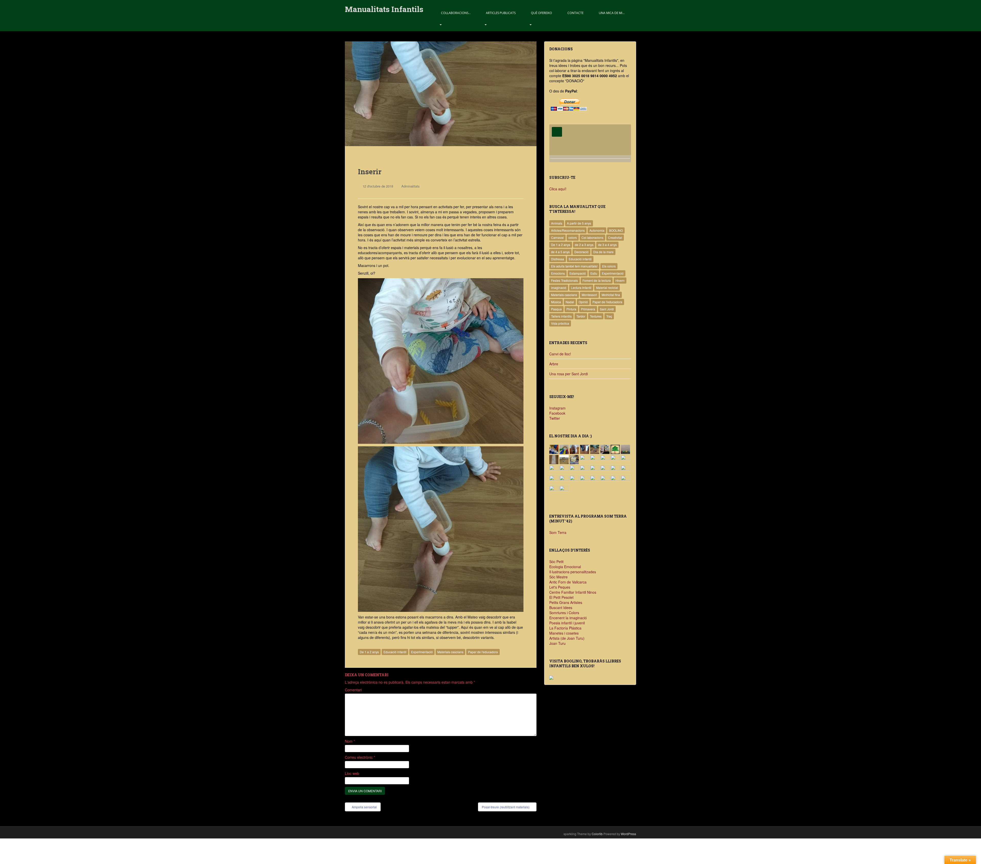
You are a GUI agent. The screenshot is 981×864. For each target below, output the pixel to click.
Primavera (588, 309)
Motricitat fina (611, 295)
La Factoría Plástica (565, 628)
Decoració (581, 252)
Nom (350, 741)
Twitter (554, 418)
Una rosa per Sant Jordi (568, 373)
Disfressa (557, 259)
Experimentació (422, 652)
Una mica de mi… (612, 13)
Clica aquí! (557, 188)
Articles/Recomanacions (568, 230)
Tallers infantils (561, 316)
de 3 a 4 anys (607, 244)
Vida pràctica (560, 323)
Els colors (609, 266)
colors (572, 237)
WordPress (628, 834)
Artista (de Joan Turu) (567, 638)
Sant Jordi (607, 309)
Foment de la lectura (596, 280)
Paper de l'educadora (483, 652)
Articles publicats (501, 13)
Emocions (558, 273)
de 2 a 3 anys (584, 244)
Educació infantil (394, 652)
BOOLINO (616, 230)
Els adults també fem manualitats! (574, 266)
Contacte (575, 13)
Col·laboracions (592, 237)
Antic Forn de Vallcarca (568, 582)
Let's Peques (559, 587)
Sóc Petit (556, 561)
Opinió (583, 302)
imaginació (558, 287)
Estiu (593, 273)
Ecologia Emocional (565, 566)
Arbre (553, 363)
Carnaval (557, 237)
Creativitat (615, 237)
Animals (556, 223)
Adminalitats (410, 186)
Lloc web (352, 773)
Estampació (577, 273)
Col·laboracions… (456, 13)
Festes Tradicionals (564, 280)
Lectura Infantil (581, 287)
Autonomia (596, 230)
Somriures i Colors (564, 612)
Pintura (571, 309)
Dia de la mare (603, 252)
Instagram (557, 408)
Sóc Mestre (558, 576)
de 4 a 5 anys (560, 252)
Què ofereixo (541, 13)
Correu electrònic (360, 757)
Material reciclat (607, 287)
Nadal (570, 302)
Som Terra (557, 532)
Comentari (353, 689)
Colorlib (597, 834)
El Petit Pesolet (561, 597)
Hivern (620, 280)
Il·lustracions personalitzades (572, 571)
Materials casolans (450, 652)
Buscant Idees (560, 607)
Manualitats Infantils (384, 9)
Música (556, 302)
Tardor (580, 316)
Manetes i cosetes (564, 633)
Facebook (557, 413)
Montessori (589, 295)
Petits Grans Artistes (565, 602)
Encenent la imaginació (568, 617)
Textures (596, 316)
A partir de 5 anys (579, 223)
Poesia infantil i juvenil (567, 622)
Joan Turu (557, 643)
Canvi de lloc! (560, 353)
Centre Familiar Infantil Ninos (572, 592)
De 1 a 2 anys (369, 652)
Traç (609, 316)
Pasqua (556, 309)
